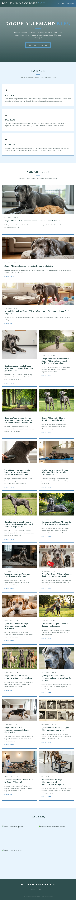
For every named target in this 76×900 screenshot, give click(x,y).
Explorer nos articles (38, 45)
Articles (70, 3)
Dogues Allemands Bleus (24, 3)
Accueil (61, 3)
